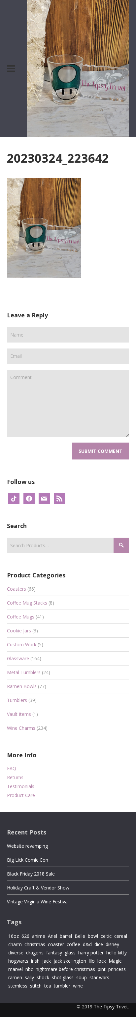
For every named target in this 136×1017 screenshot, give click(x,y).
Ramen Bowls (22, 686)
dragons (35, 952)
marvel (15, 969)
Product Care (21, 795)
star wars (99, 977)
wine (78, 986)
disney (112, 944)
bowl (93, 936)
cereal (120, 936)
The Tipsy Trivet (111, 1006)
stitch (36, 986)
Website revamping (27, 846)
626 (25, 936)
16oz (13, 936)
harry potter (91, 952)
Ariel (52, 936)
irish (35, 961)
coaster (56, 944)
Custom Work (21, 644)
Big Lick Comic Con (27, 860)
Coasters (16, 589)
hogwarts (18, 961)
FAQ (11, 768)
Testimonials (20, 786)
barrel (66, 936)
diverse (15, 952)
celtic (106, 936)
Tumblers (17, 700)
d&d (87, 944)
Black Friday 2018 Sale (31, 874)
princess (117, 969)
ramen (15, 977)
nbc (29, 969)
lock (101, 961)
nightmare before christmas (65, 969)
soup (81, 977)
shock (43, 977)
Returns (15, 777)
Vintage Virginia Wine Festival (38, 901)
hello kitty (116, 952)
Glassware (18, 658)
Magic (115, 961)
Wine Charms (21, 728)
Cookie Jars (19, 630)
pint (102, 969)
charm (15, 944)
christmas (34, 944)
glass (70, 952)
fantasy (54, 952)
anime (38, 936)
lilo (92, 961)
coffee (73, 944)
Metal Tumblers (24, 672)
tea (47, 986)
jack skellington (69, 961)
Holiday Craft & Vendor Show (38, 887)
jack (46, 961)
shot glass (63, 977)
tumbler (62, 986)
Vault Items (19, 714)
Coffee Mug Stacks (27, 603)
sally (29, 977)
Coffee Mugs (20, 617)
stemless (17, 986)
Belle (80, 936)
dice (98, 944)
